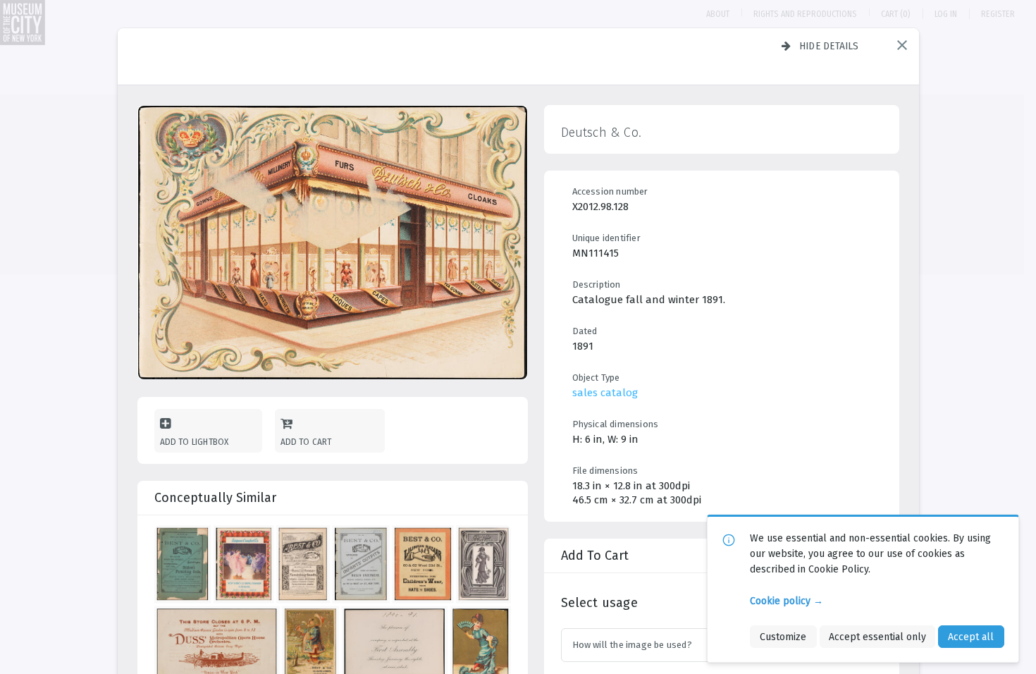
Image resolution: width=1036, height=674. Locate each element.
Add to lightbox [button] (194, 441)
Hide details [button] (829, 45)
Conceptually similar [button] (215, 498)
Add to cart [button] (306, 441)
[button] (902, 45)
